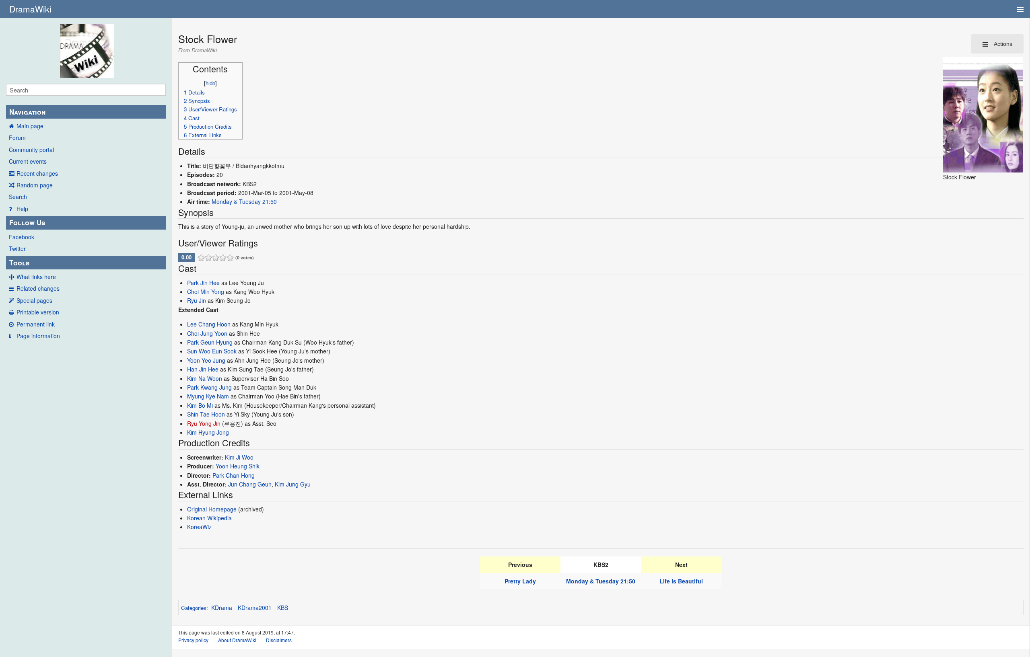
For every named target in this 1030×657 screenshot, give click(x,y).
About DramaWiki (237, 639)
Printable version (37, 312)
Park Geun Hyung (210, 342)
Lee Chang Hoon (209, 324)
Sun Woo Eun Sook (212, 351)
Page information (38, 336)
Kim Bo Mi (200, 405)
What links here (36, 277)
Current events (28, 161)
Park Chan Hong (233, 475)
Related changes (38, 288)
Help (22, 209)
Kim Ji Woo (239, 457)
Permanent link (35, 324)
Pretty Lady (520, 581)
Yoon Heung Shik (238, 466)
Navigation (27, 112)
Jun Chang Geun (250, 484)
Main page (29, 126)
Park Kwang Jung (209, 387)
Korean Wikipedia (209, 518)
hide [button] (210, 83)
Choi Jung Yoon (207, 333)
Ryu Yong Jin (203, 423)
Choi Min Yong (205, 291)
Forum (17, 137)
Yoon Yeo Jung (206, 360)
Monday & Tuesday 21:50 (244, 201)
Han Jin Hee (202, 369)
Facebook (21, 237)
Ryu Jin (196, 300)
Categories (193, 608)
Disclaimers (279, 639)
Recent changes (37, 173)
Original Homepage (212, 509)
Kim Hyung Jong (208, 432)
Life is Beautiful (681, 581)
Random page (34, 185)
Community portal (31, 150)
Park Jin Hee (203, 283)
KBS (282, 608)
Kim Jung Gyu (293, 484)
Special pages (34, 300)
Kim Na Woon (204, 378)
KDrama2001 (255, 608)
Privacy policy (193, 639)
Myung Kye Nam (208, 396)
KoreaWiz (199, 527)
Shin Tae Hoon (206, 414)
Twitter (17, 248)
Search (18, 197)
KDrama (221, 608)
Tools (19, 262)
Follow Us (27, 222)
